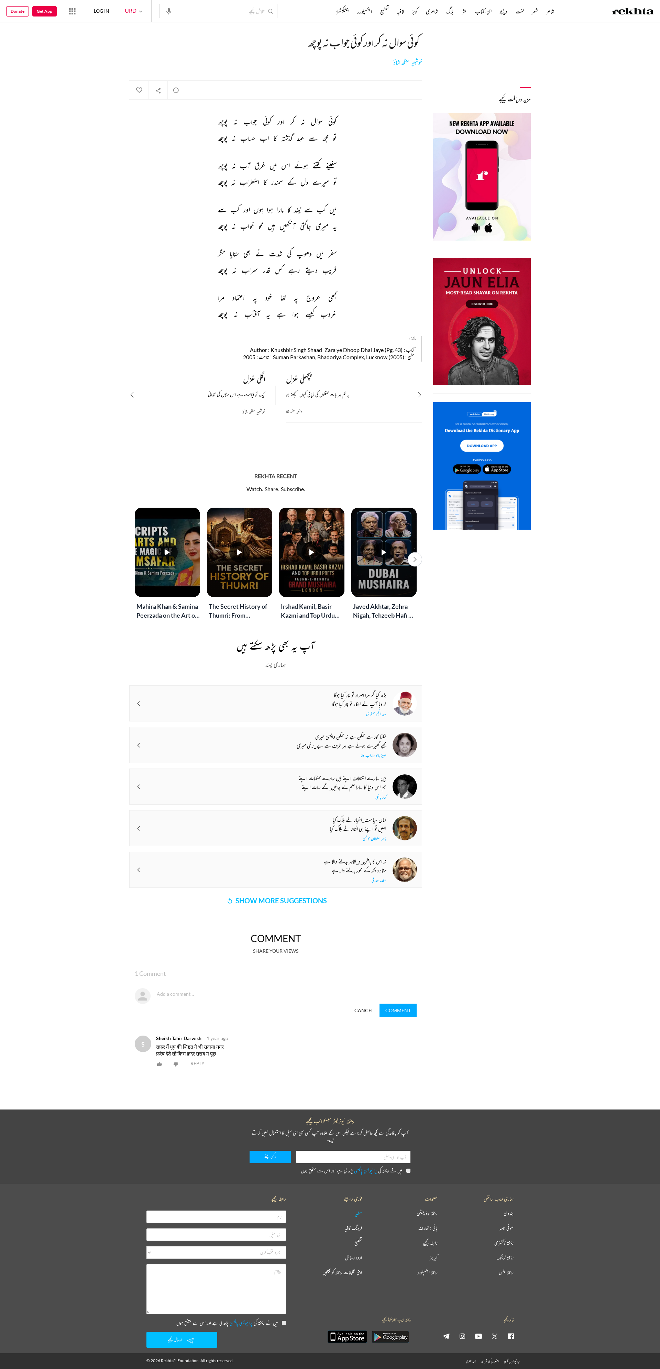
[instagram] (462, 1336)
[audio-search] (168, 10)
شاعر (550, 11)
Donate (17, 11)
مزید (324, 11)
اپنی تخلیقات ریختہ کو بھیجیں (342, 1273)
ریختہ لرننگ (505, 1258)
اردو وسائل (353, 1258)
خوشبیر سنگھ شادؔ (408, 62)
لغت (520, 11)
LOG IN (101, 11)
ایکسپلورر (365, 11)
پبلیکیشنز (342, 11)
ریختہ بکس (506, 1273)
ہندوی (509, 1213)
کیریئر (433, 1258)
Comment (398, 1010)
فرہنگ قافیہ (353, 1228)
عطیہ (358, 1213)
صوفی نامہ (506, 1228)
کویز (415, 11)
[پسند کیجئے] (138, 90)
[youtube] (478, 1336)
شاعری (432, 11)
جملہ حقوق (471, 1361)
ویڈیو (503, 11)
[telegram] (446, 1336)
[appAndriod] (390, 1337)
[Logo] (633, 12)
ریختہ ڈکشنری (504, 1243)
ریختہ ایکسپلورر (427, 1273)
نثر (464, 11)
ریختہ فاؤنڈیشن (427, 1213)
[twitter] (494, 1336)
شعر (535, 11)
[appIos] (347, 1337)
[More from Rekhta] (72, 11)
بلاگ (450, 11)
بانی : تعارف (428, 1228)
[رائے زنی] (176, 90)
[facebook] (510, 1336)
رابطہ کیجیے (430, 1243)
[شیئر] (158, 90)
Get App (44, 11)
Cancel (364, 1010)
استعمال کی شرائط (490, 1361)
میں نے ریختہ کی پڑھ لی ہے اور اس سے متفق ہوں (351, 1170)
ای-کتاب (483, 11)
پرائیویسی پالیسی (365, 1170)
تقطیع (384, 11)
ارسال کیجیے (175, 1340)
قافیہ (400, 11)
